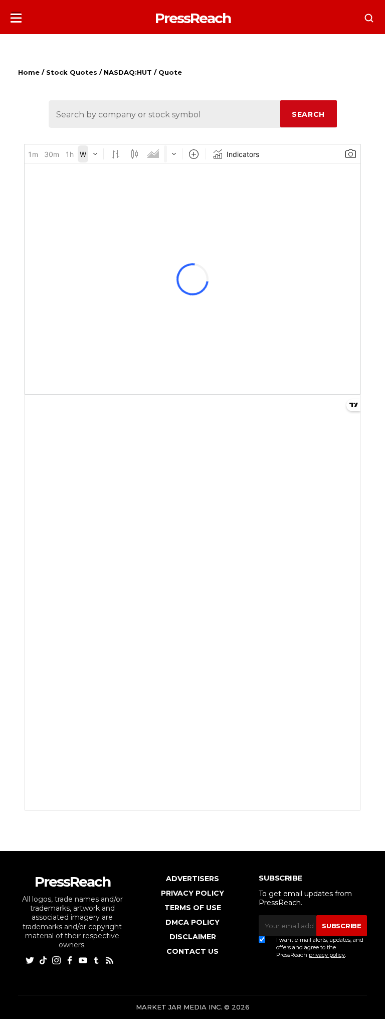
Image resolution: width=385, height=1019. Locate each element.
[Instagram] (57, 959)
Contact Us (192, 951)
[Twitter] (31, 959)
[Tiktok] (44, 959)
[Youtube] (84, 959)
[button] (16, 15)
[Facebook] (71, 959)
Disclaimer (192, 936)
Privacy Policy (192, 893)
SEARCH (308, 114)
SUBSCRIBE (341, 926)
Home (29, 72)
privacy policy (327, 954)
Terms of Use (192, 907)
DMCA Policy (192, 922)
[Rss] (110, 959)
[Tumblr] (97, 959)
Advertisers (192, 878)
